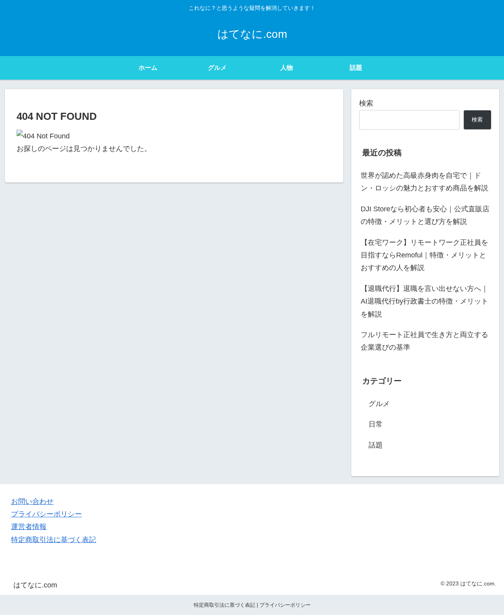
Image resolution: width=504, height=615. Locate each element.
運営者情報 (28, 527)
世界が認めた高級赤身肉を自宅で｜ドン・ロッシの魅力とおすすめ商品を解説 (424, 181)
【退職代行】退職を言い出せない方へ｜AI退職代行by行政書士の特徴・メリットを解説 (424, 301)
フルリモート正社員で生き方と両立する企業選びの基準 (424, 341)
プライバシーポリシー (46, 514)
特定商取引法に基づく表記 (53, 540)
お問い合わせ (32, 501)
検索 (366, 103)
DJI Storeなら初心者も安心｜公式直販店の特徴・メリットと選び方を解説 (425, 215)
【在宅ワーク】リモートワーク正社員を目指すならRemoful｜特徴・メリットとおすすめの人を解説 (424, 255)
